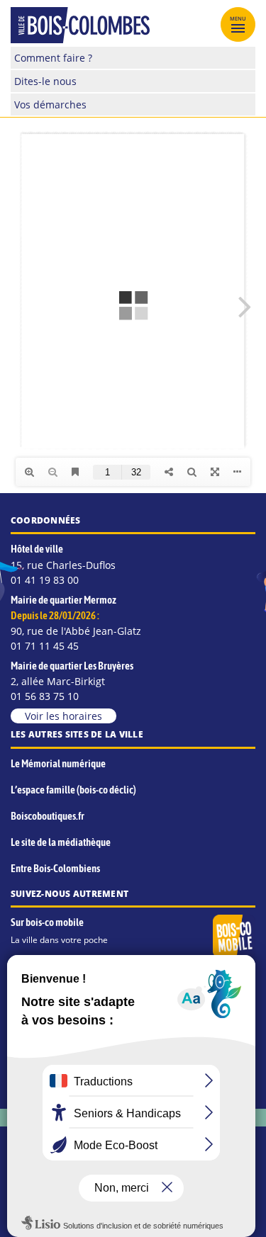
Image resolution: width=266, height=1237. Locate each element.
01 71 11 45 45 (45, 646)
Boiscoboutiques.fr (47, 816)
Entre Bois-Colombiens (55, 868)
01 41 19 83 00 (45, 580)
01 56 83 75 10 (45, 696)
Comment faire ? (53, 57)
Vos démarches (50, 104)
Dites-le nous (45, 81)
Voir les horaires (63, 716)
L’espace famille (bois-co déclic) (73, 790)
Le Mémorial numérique (58, 763)
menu (238, 18)
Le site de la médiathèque (61, 842)
